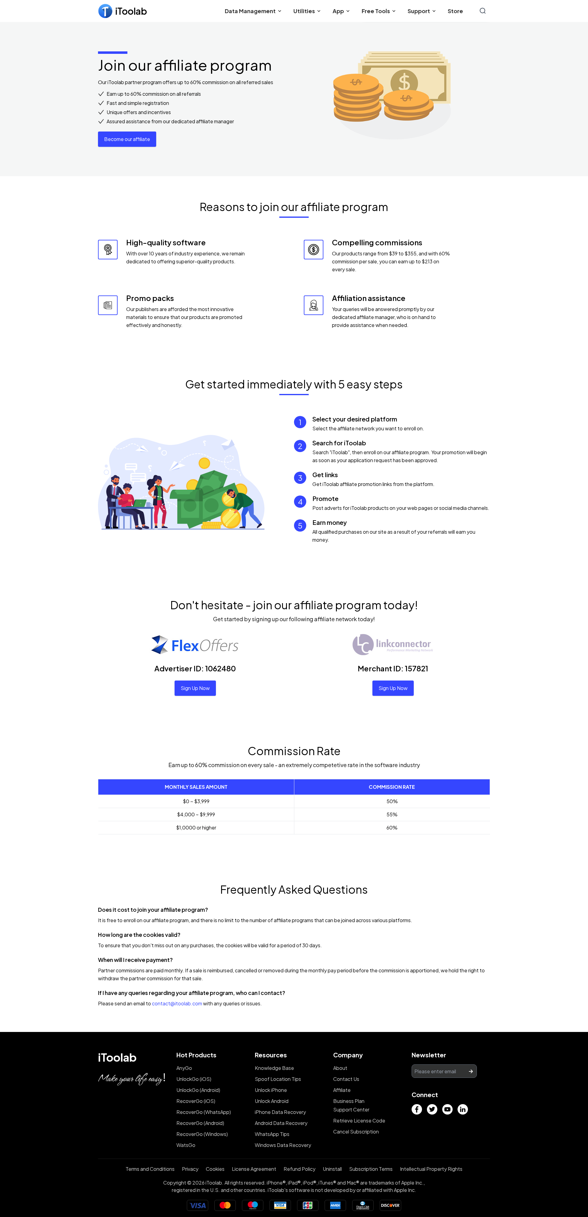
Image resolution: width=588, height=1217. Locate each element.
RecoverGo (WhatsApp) (203, 1112)
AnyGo (184, 1068)
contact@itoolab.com (177, 1003)
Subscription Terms (371, 1169)
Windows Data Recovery (283, 1145)
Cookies (215, 1169)
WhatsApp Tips (272, 1134)
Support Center (351, 1109)
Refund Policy (299, 1169)
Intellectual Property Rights (431, 1169)
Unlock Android (271, 1101)
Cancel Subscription (356, 1131)
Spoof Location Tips (278, 1079)
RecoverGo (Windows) (202, 1134)
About (340, 1068)
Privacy (190, 1169)
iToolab (117, 1057)
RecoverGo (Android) (200, 1123)
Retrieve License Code (359, 1120)
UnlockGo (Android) (198, 1090)
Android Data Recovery (281, 1123)
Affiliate (342, 1090)
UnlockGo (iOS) (193, 1079)
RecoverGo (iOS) (195, 1101)
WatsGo (185, 1145)
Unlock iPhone (271, 1090)
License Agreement (254, 1169)
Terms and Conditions (150, 1169)
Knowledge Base (274, 1068)
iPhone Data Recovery (280, 1112)
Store (455, 10)
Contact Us (346, 1079)
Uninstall (332, 1169)
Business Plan (348, 1101)
